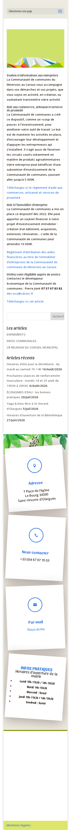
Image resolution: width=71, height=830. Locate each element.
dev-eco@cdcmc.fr (20, 293)
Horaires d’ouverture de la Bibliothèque (34, 415)
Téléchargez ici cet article (25, 301)
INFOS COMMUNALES (21, 341)
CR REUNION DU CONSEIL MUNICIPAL (32, 347)
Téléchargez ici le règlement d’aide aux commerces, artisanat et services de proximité (35, 192)
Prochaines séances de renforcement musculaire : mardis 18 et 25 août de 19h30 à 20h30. (33, 381)
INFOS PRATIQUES (37, 668)
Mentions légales (19, 825)
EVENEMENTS (16, 334)
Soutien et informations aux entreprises (32, 75)
